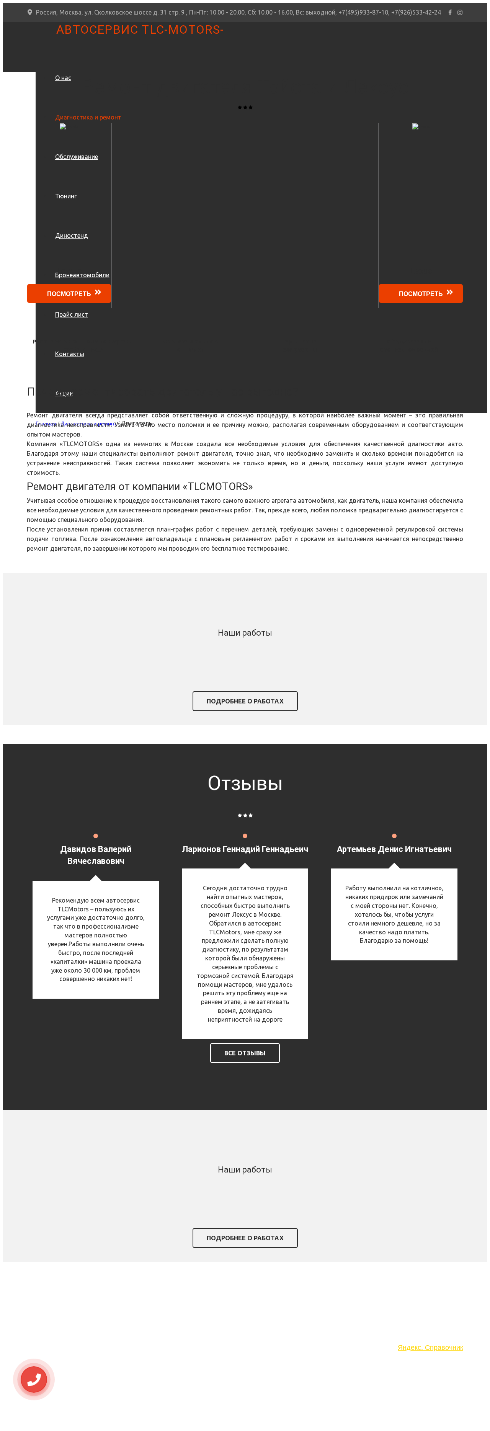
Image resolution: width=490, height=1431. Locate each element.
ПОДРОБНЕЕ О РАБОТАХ (245, 701)
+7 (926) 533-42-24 (77, 1319)
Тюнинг (66, 196)
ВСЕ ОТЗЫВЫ (245, 1053)
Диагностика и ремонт (88, 117)
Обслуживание (76, 156)
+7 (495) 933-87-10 (77, 1306)
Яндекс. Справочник (430, 1347)
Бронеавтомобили (82, 274)
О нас (63, 77)
